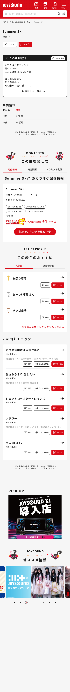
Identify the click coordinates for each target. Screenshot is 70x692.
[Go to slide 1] (14, 602)
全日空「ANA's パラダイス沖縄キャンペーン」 (39, 426)
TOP (4, 22)
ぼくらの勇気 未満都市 (27, 382)
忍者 (28, 22)
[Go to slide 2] (20, 602)
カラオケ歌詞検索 (16, 22)
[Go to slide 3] (26, 602)
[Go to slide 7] (49, 602)
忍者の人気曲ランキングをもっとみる (42, 327)
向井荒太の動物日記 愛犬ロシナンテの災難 (37, 358)
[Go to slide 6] (43, 602)
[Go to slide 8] (55, 602)
